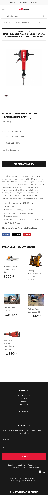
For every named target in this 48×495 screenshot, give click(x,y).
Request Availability (24, 164)
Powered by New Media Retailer (23, 481)
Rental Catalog (24, 395)
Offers (24, 398)
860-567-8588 (11, 36)
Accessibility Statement (30, 467)
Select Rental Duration (11, 131)
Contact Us (24, 411)
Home (4, 22)
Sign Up (24, 456)
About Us (24, 405)
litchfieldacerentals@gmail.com (20, 34)
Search (10, 465)
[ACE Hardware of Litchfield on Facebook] (40, 472)
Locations (24, 408)
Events (24, 401)
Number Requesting (10, 150)
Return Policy (33, 465)
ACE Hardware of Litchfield (26, 478)
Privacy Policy (20, 465)
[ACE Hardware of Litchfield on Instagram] (44, 472)
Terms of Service (13, 467)
